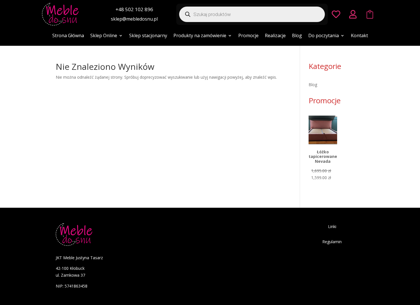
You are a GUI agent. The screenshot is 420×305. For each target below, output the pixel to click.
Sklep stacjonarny (148, 36)
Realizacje (275, 36)
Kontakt (359, 36)
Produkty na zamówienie (199, 36)
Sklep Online (103, 36)
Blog (297, 36)
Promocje (248, 36)
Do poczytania (323, 36)
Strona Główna (68, 36)
